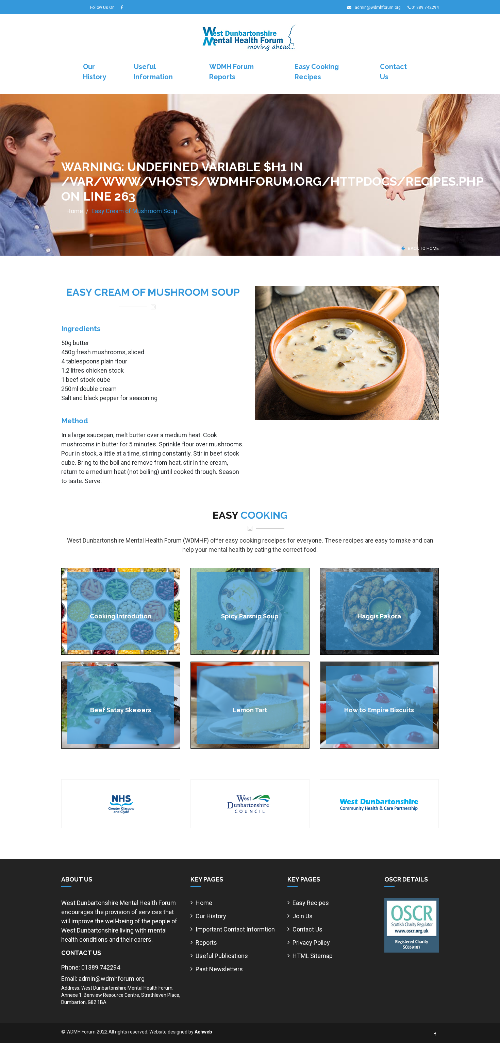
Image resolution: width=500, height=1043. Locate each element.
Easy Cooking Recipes (317, 72)
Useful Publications (222, 955)
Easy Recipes (311, 902)
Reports (206, 942)
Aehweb (203, 1032)
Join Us (303, 916)
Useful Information (153, 72)
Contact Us (393, 72)
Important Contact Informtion (235, 929)
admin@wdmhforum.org (377, 7)
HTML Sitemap (313, 955)
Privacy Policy (311, 942)
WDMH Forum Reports (231, 72)
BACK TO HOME (423, 248)
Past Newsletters (219, 969)
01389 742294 (425, 7)
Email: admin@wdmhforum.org (103, 978)
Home (74, 211)
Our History (94, 72)
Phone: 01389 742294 (90, 967)
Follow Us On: (103, 7)
